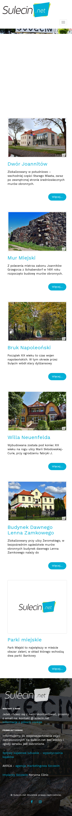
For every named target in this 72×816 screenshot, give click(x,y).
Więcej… (57, 196)
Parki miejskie (25, 640)
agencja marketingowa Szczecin (37, 765)
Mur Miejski (21, 258)
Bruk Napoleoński (29, 347)
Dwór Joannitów (27, 164)
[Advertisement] (36, 75)
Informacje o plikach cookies (22, 722)
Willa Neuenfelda (29, 437)
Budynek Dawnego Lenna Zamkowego (31, 530)
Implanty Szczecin (15, 774)
